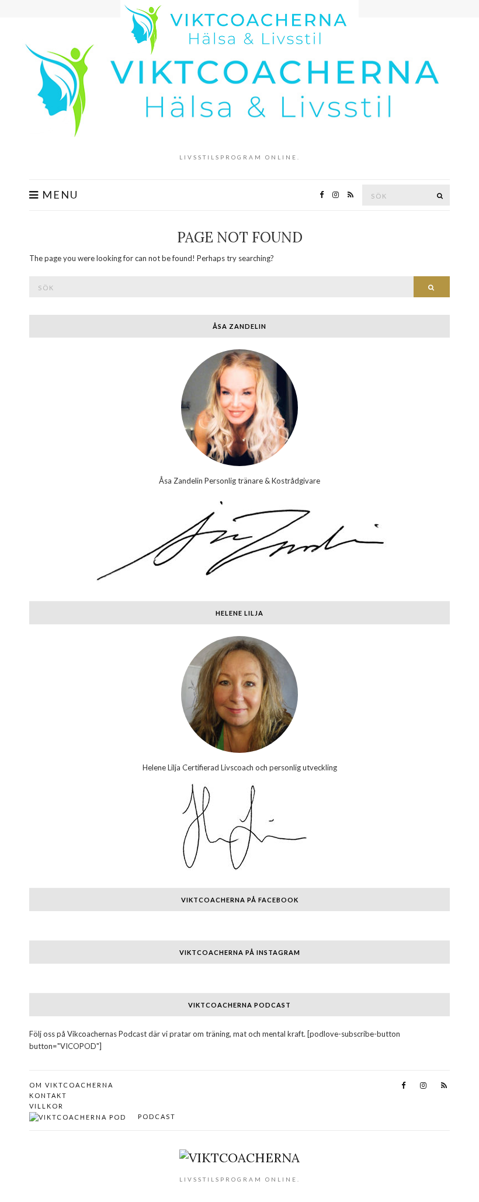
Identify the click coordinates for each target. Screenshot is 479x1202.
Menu (58, 194)
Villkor (46, 1106)
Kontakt (48, 1095)
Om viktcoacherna (71, 1085)
